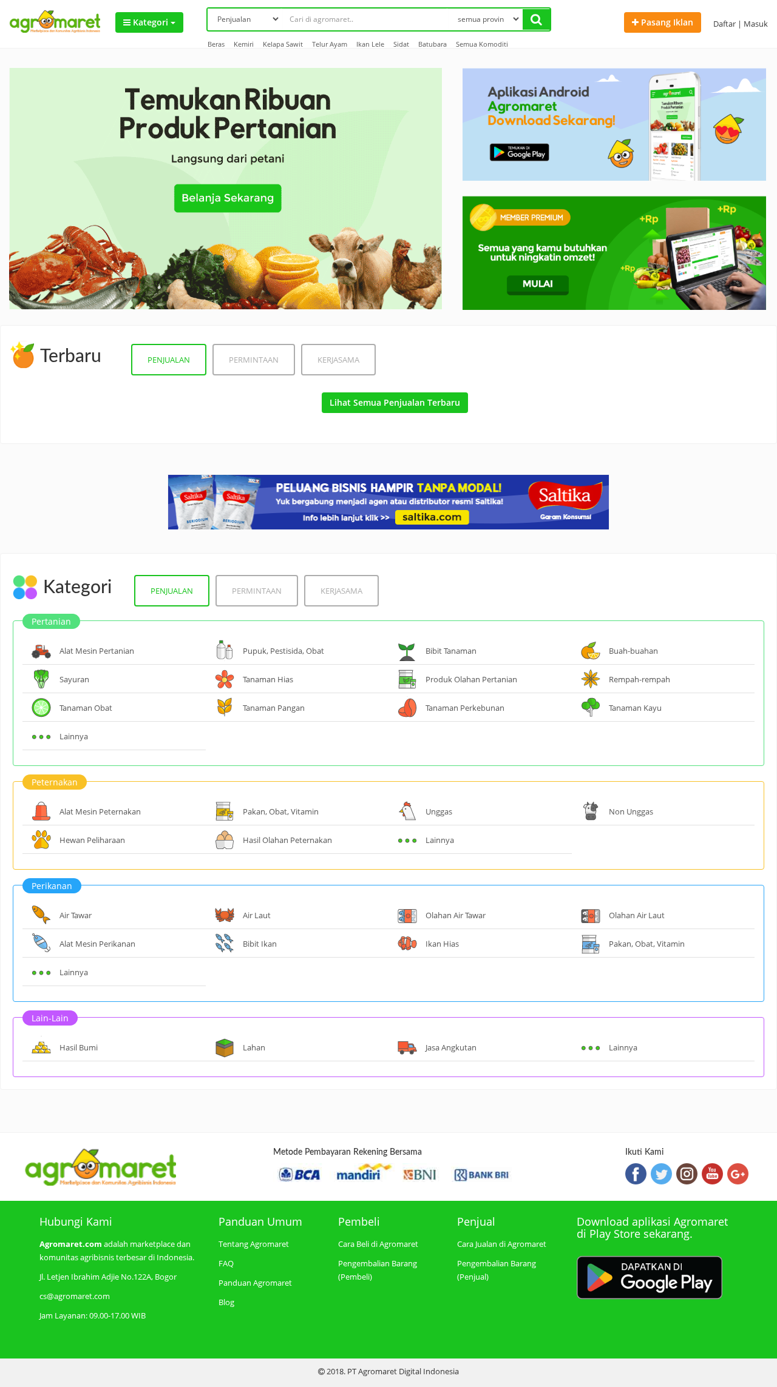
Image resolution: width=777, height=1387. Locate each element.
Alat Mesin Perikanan (97, 943)
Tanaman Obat (85, 707)
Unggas (439, 811)
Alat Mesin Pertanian (96, 650)
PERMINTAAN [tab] (254, 359)
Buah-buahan (633, 650)
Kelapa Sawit (283, 44)
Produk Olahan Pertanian (471, 679)
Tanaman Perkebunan (465, 707)
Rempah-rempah (639, 679)
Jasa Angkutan (451, 1047)
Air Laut (257, 915)
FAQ (226, 1263)
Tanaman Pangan (274, 707)
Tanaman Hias (268, 679)
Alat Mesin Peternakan (100, 811)
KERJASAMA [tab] (338, 359)
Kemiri (244, 44)
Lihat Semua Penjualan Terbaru (395, 402)
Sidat (401, 44)
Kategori (151, 22)
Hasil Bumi (78, 1047)
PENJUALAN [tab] (169, 359)
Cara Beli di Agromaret (378, 1243)
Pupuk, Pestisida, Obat (283, 650)
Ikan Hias (442, 943)
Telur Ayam (329, 44)
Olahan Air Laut (637, 915)
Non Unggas (631, 811)
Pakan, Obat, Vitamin (281, 811)
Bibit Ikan (260, 943)
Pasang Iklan (666, 22)
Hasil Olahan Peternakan (287, 840)
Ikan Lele (370, 44)
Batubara (432, 44)
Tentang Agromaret (254, 1243)
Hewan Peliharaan (92, 840)
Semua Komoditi (482, 44)
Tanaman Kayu (635, 707)
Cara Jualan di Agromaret (501, 1243)
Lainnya (73, 736)
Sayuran (74, 679)
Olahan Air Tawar (456, 915)
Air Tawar (75, 915)
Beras (216, 44)
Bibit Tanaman (451, 650)
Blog (226, 1302)
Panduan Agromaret (255, 1282)
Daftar (724, 23)
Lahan (254, 1047)
